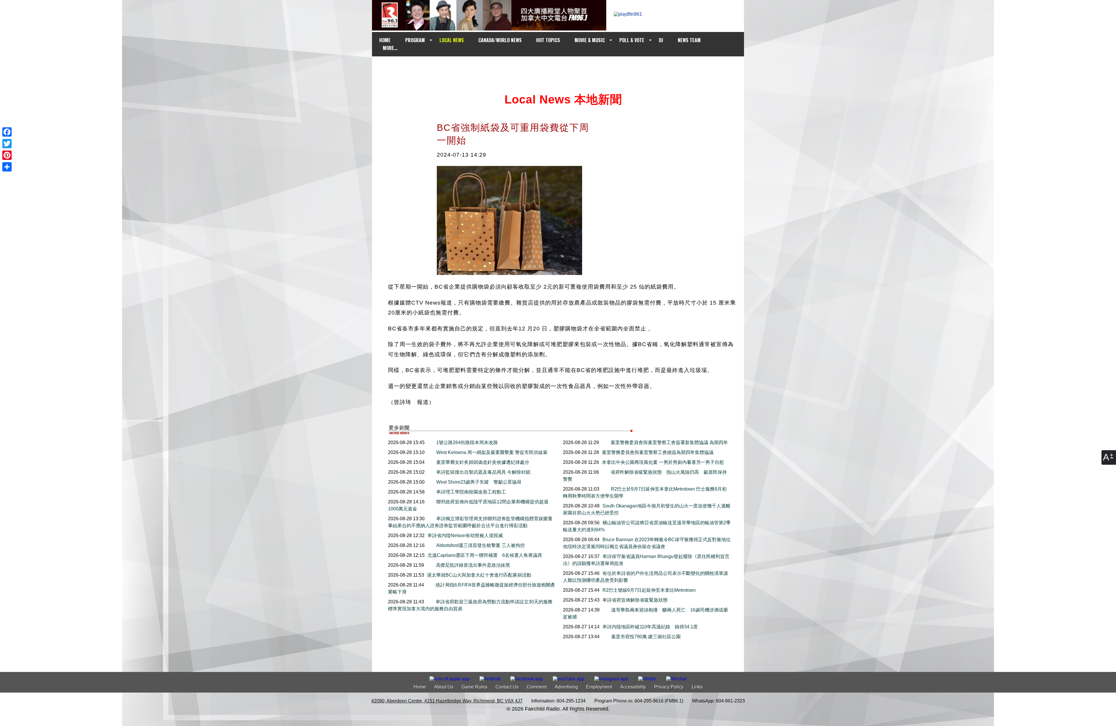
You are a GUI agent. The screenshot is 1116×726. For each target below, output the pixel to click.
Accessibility (633, 686)
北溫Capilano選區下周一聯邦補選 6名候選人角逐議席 (485, 555)
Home (420, 686)
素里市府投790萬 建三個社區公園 (648, 636)
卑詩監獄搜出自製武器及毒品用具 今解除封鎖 (483, 472)
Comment (537, 686)
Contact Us (507, 686)
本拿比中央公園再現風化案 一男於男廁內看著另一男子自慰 (663, 462)
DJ (661, 40)
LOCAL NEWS (451, 40)
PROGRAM (415, 40)
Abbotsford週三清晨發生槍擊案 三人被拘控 (480, 545)
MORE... (390, 47)
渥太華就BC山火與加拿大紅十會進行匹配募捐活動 (479, 575)
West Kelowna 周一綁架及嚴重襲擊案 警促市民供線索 (492, 452)
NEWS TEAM (689, 40)
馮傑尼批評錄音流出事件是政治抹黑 (473, 565)
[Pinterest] (7, 155)
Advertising (566, 686)
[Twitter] (7, 143)
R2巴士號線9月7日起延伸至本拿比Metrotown (649, 590)
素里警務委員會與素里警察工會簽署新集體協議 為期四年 (669, 442)
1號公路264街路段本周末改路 (467, 442)
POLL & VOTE (631, 40)
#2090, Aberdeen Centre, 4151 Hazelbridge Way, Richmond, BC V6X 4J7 (447, 700)
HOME (385, 40)
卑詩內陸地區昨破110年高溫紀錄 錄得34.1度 (650, 626)
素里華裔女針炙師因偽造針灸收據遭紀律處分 (482, 462)
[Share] (7, 167)
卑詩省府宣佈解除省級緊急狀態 (635, 600)
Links (697, 686)
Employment (599, 686)
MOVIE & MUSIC (590, 40)
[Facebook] (7, 132)
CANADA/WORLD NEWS (500, 40)
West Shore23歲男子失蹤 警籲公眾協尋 (478, 482)
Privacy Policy (669, 686)
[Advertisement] (563, 67)
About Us (443, 686)
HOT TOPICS (548, 40)
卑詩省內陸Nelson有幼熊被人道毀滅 (465, 535)
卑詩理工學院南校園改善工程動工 (471, 491)
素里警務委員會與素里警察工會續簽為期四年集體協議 (657, 452)
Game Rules (474, 686)
